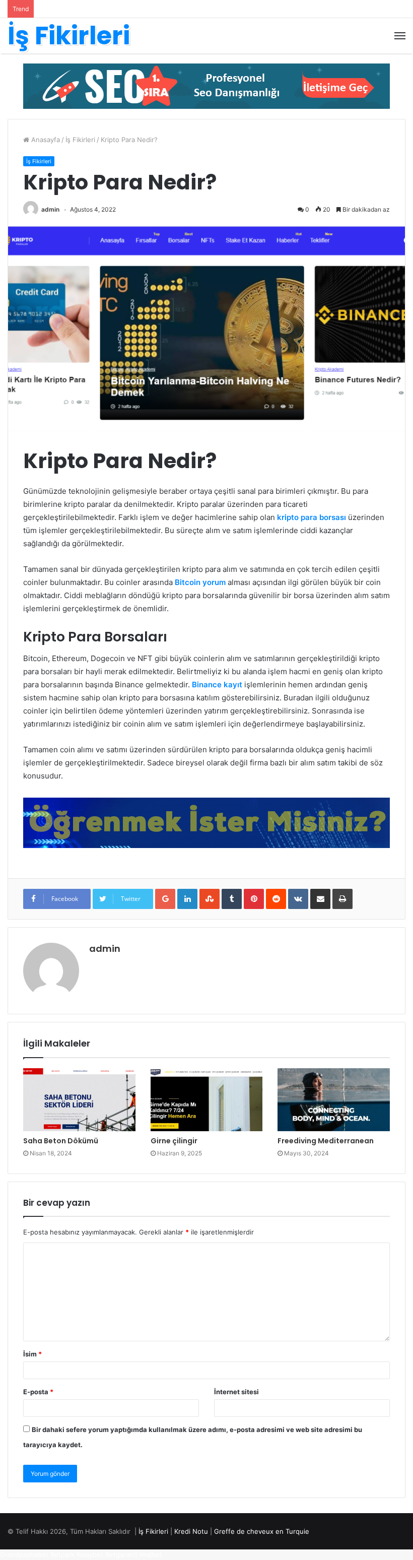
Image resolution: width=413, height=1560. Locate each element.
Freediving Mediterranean (326, 1141)
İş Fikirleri (80, 140)
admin (50, 209)
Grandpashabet (24, 1554)
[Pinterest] (254, 899)
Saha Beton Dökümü (60, 1141)
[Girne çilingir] (207, 1100)
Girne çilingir (174, 1141)
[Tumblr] (232, 899)
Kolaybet (90, 1554)
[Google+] (165, 899)
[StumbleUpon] (209, 899)
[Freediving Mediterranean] (334, 1100)
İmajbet (151, 1554)
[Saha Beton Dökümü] (79, 1100)
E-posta (38, 1392)
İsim (32, 1354)
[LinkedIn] (187, 899)
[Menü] (399, 35)
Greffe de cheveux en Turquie (261, 1531)
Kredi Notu (191, 1531)
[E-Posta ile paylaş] (320, 899)
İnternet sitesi (236, 1392)
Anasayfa (44, 140)
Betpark (62, 1554)
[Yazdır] (342, 899)
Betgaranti (121, 1554)
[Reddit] (276, 899)
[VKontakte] (298, 899)
